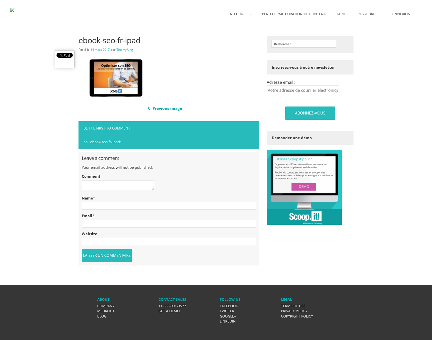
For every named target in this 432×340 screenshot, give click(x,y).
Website (89, 233)
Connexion (400, 14)
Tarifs (342, 14)
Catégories (239, 14)
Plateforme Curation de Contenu (294, 14)
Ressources (369, 14)
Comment (91, 176)
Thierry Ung (124, 50)
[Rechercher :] (303, 44)
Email (87, 215)
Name (87, 198)
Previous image (167, 108)
